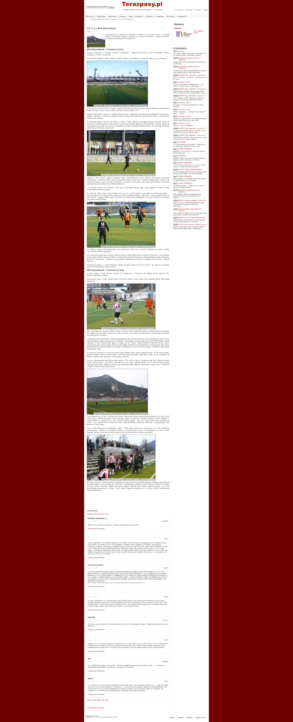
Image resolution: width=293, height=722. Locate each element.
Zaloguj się (91, 514)
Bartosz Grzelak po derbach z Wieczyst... (193, 200)
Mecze (108, 19)
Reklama (177, 28)
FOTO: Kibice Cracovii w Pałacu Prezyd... (193, 224)
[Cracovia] (142, 8)
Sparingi (113, 19)
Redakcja (180, 717)
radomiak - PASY (184, 82)
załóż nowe (100, 514)
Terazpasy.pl (93, 19)
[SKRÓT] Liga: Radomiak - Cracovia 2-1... (193, 75)
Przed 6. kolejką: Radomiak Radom (190, 169)
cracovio (181, 51)
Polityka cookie (200, 717)
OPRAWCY (182, 142)
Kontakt (171, 717)
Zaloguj (205, 10)
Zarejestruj (198, 10)
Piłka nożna (102, 19)
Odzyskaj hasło (179, 10)
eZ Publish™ (95, 715)
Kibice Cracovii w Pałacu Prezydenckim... (193, 217)
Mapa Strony (189, 10)
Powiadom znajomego (97, 708)
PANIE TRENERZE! (185, 149)
